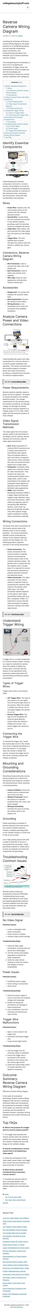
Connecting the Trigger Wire (17, 115)
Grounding (10, 122)
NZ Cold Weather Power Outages (15, 1230)
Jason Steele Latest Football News (15, 1265)
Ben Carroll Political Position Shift (15, 1262)
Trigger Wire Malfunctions (16, 131)
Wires (9, 88)
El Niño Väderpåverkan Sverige (14, 1271)
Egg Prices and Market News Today (16, 1268)
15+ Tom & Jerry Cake (13, 1197)
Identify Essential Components (15, 86)
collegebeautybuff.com (16, 3)
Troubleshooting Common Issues (16, 124)
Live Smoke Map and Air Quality (14, 1233)
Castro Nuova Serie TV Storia (13, 1245)
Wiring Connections (14, 108)
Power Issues (12, 128)
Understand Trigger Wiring (13, 110)
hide (20, 82)
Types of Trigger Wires (15, 113)
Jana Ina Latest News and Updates (16, 1218)
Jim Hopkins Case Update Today (15, 1227)
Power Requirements (14, 102)
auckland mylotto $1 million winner (15, 1241)
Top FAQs (8, 137)
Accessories (11, 95)
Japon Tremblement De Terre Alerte (16, 1248)
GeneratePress (18, 1307)
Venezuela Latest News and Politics (16, 1274)
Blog (6, 1194)
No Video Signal (13, 126)
